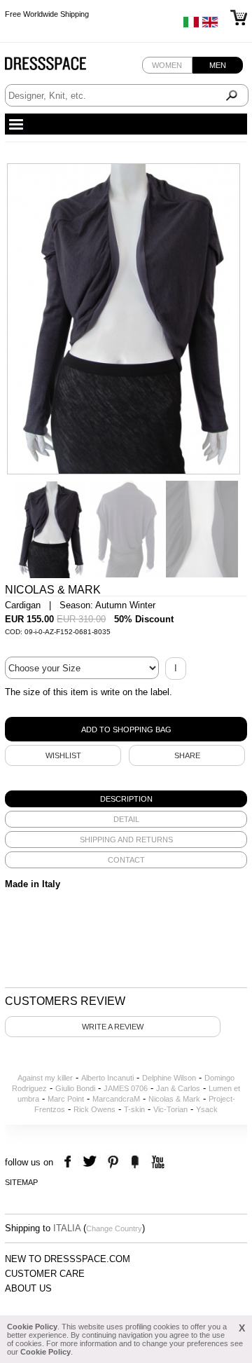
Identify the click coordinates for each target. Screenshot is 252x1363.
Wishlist (63, 755)
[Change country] (191, 25)
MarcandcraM (116, 1099)
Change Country (114, 1228)
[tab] (126, 798)
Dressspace (59, 67)
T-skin (134, 1109)
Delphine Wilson (169, 1078)
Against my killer (45, 1078)
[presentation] (126, 798)
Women (167, 65)
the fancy (134, 1162)
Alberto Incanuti (107, 1078)
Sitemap (21, 1182)
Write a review (113, 1026)
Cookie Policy (32, 1326)
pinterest (113, 1162)
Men (217, 65)
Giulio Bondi (75, 1088)
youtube (156, 1162)
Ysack (207, 1109)
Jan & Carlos (178, 1088)
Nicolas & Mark (174, 1099)
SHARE (187, 755)
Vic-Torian (170, 1109)
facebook (69, 1162)
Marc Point (66, 1099)
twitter (91, 1162)
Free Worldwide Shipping (47, 14)
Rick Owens (94, 1109)
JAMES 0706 (126, 1088)
